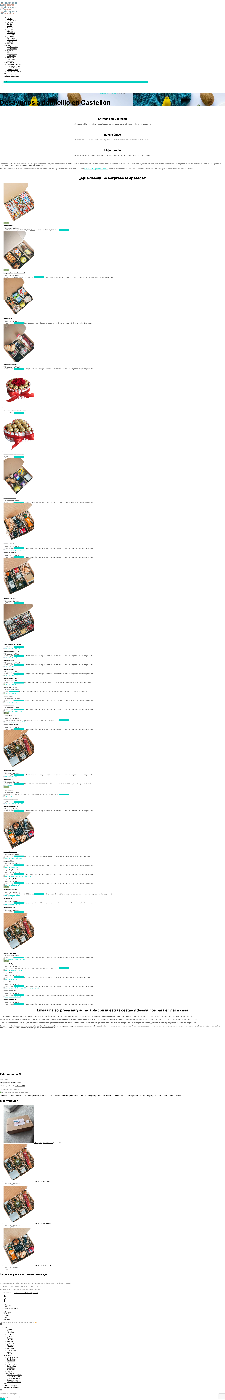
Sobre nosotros (9, 1305)
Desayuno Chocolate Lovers (11, 651)
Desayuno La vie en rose (10, 999)
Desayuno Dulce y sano (10, 852)
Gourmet (10, 29)
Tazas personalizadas (11, 77)
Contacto (7, 1315)
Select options (64, 230)
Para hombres (12, 40)
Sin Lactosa (11, 38)
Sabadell (83, 1096)
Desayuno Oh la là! (9, 861)
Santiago (43, 1096)
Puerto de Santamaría (24, 1096)
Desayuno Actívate (9, 543)
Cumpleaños (11, 56)
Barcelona (65, 1096)
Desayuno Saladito (9, 669)
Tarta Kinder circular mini (11, 799)
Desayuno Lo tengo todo (10, 687)
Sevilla (165, 1096)
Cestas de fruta (12, 70)
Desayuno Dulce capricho (11, 806)
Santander (3, 1096)
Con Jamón (11, 34)
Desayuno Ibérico (8, 779)
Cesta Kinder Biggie (9, 964)
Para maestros (12, 54)
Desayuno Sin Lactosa (10, 498)
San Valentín (11, 59)
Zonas (6, 1317)
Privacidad (7, 1310)
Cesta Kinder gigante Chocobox (12, 644)
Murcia (50, 1096)
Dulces (9, 26)
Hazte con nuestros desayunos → (26, 1293)
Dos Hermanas (107, 1096)
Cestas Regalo (9, 63)
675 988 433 (20, 1086)
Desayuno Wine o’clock (10, 598)
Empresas (7, 1319)
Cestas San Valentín (14, 71)
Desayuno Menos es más (10, 889)
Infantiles (10, 31)
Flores (6, 73)
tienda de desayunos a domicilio (96, 169)
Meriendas (11, 57)
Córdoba (117, 1096)
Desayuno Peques (9, 660)
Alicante (178, 1096)
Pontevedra (74, 1096)
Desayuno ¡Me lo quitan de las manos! (14, 273)
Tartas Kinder (15, 66)
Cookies (6, 1314)
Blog (5, 1307)
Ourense (129, 1096)
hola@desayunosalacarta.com (10, 1083)
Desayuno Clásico (9, 705)
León (159, 1096)
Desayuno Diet (8, 318)
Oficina (9, 52)
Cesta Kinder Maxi (9, 790)
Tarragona (91, 1096)
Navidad (10, 61)
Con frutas (10, 36)
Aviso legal (7, 1312)
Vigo (154, 1096)
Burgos (149, 1096)
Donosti (36, 1096)
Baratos (9, 19)
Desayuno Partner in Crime (11, 678)
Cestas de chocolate (14, 64)
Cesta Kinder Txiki (9, 225)
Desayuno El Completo (10, 552)
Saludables (11, 33)
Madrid (135, 1096)
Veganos (10, 41)
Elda (122, 1096)
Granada (12, 1096)
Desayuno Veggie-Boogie (11, 724)
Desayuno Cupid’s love (10, 990)
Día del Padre (12, 48)
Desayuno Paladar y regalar (11, 364)
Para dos (10, 43)
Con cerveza (11, 20)
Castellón (57, 1096)
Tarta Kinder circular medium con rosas (15, 410)
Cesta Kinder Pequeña (10, 715)
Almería (171, 1096)
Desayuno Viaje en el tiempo (12, 972)
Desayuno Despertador (10, 770)
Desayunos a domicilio (108, 93)
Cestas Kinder (16, 68)
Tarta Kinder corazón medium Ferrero (14, 454)
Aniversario (11, 50)
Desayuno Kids (8, 898)
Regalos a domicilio (10, 75)
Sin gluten (10, 22)
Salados (10, 27)
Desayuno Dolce (8, 696)
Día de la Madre (12, 47)
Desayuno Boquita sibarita (11, 870)
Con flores (10, 24)
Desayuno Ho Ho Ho (9, 907)
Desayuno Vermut (9, 981)
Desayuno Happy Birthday (11, 878)
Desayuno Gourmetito (10, 953)
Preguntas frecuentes (11, 1308)
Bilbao (98, 1096)
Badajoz (142, 1096)
